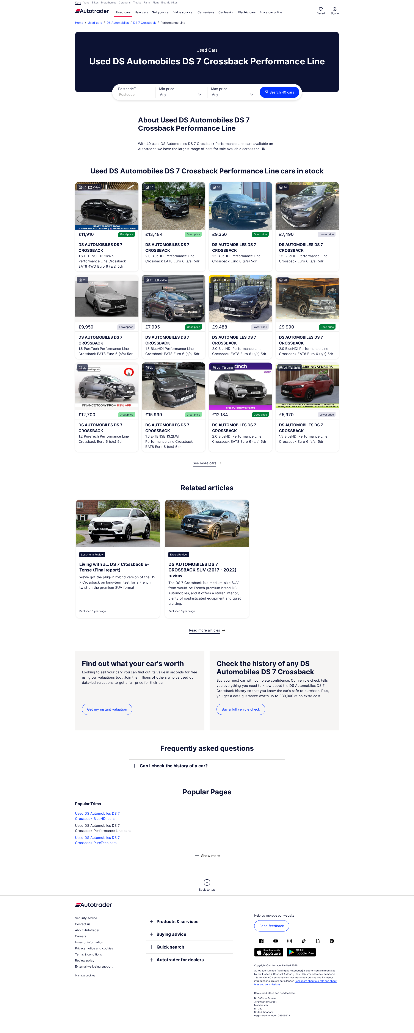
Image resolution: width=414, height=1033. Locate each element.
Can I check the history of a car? (174, 765)
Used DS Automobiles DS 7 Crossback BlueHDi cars (97, 816)
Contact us (82, 924)
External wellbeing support (94, 966)
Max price (219, 89)
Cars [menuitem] (78, 2)
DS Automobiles (118, 22)
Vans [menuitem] (86, 2)
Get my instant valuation (107, 709)
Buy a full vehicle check (241, 709)
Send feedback (271, 926)
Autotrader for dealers (180, 959)
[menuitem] (123, 12)
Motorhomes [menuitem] (108, 2)
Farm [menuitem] (147, 2)
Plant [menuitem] (155, 2)
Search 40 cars (282, 92)
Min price (166, 89)
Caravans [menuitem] (124, 2)
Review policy (84, 960)
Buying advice (171, 934)
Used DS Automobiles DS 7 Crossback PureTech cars (97, 840)
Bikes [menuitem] (95, 2)
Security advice (86, 918)
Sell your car (160, 12)
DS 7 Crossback (144, 22)
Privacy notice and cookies (94, 948)
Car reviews (206, 12)
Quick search (170, 947)
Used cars (123, 12)
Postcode (126, 89)
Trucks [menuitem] (137, 2)
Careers (80, 936)
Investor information (89, 942)
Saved (321, 13)
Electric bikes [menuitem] (169, 2)
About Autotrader (87, 930)
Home (79, 22)
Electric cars (247, 12)
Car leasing (226, 12)
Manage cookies (85, 975)
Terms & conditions (88, 954)
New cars (141, 12)
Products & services (177, 921)
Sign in (335, 13)
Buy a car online (271, 12)
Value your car (183, 12)
